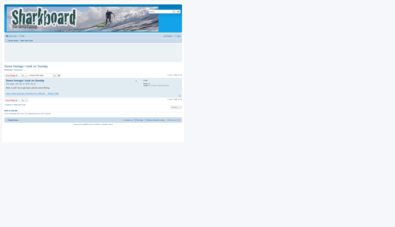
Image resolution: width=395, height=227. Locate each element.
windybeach (18, 70)
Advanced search (178, 11)
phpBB (85, 124)
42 (149, 84)
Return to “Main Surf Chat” (16, 105)
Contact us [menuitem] (128, 120)
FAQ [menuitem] (22, 36)
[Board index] (82, 18)
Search (174, 11)
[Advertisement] (93, 52)
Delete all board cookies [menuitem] (156, 120)
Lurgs (145, 80)
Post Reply (10, 75)
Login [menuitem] (179, 36)
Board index (13, 120)
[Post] (7, 84)
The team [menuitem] (139, 120)
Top (180, 96)
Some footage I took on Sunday (26, 66)
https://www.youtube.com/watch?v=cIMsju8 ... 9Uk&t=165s (32, 93)
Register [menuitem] (169, 36)
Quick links (13, 36)
